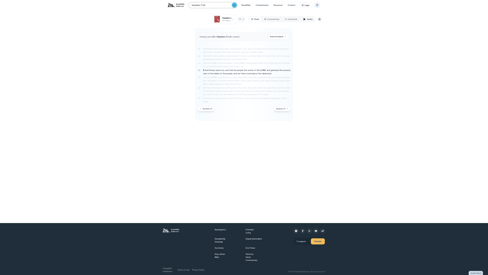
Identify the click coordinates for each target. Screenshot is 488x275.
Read (256, 19)
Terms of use (183, 270)
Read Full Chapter (277, 37)
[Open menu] (317, 5)
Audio (310, 19)
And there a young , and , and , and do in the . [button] (244, 100)
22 (199, 55)
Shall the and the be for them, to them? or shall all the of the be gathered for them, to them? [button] (246, 57)
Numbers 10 (207, 109)
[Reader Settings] (319, 19)
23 (199, 63)
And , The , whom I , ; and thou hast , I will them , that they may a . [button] (245, 50)
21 (199, 48)
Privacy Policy (198, 270)
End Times (250, 248)
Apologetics (220, 229)
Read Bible (246, 5)
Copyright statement (167, 270)
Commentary (273, 19)
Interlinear (292, 19)
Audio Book (476, 273)
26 (199, 87)
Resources (278, 5)
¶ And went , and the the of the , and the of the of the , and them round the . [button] (247, 72)
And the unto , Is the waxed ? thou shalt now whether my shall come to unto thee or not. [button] (246, 65)
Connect (291, 5)
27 (199, 98)
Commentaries (262, 5)
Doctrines (219, 248)
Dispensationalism (254, 239)
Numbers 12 (280, 109)
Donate (317, 241)
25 (199, 77)
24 (199, 70)
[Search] (234, 5)
